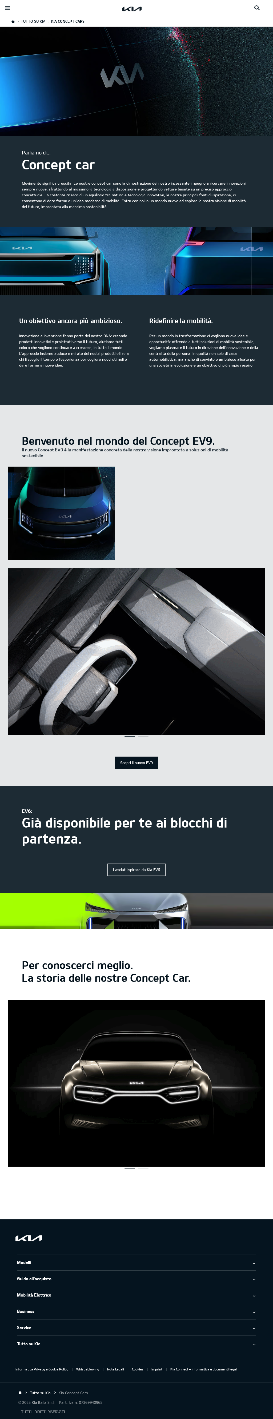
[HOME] (13, 21)
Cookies (137, 1369)
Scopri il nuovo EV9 (136, 762)
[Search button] (257, 8)
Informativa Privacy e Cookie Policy (41, 1369)
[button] (130, 736)
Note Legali (115, 1369)
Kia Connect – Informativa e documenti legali (204, 1369)
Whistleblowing (87, 1369)
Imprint (156, 1369)
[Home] (20, 1392)
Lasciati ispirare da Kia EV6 (136, 869)
